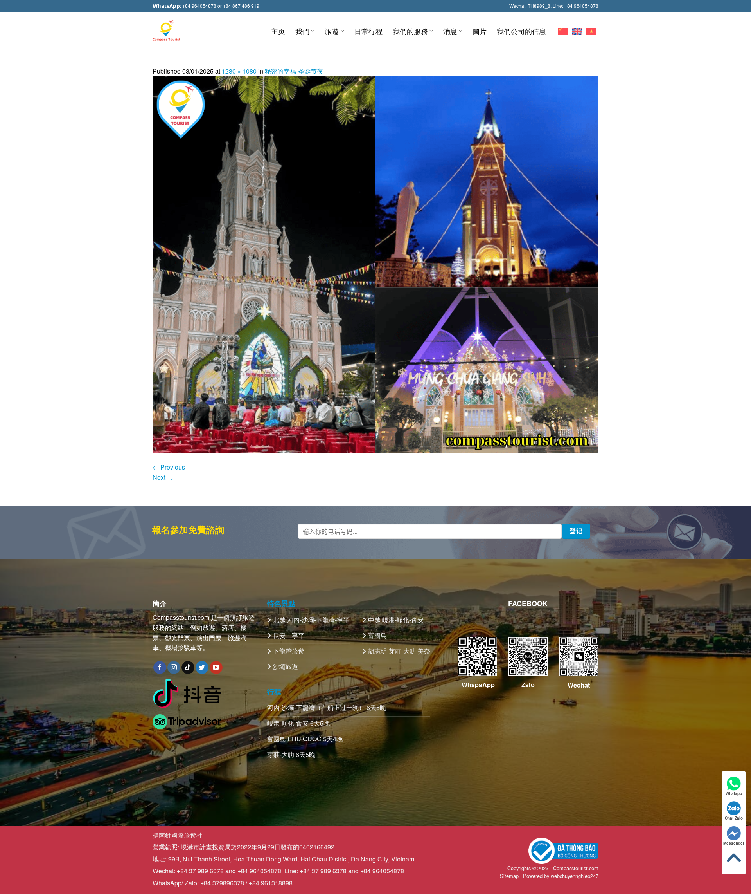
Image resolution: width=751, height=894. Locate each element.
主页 (278, 31)
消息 (450, 31)
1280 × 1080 (239, 71)
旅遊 (332, 31)
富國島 (377, 635)
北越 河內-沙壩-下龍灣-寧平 (311, 619)
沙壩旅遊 (285, 666)
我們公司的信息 (521, 31)
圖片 (480, 31)
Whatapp (734, 793)
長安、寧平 (288, 635)
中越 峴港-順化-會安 (396, 619)
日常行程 (368, 31)
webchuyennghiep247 (574, 876)
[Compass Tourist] (166, 31)
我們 (302, 31)
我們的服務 (410, 31)
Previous (169, 466)
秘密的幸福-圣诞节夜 (294, 71)
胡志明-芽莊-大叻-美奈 (399, 651)
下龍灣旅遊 (288, 651)
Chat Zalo (734, 818)
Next (163, 477)
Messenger (733, 843)
